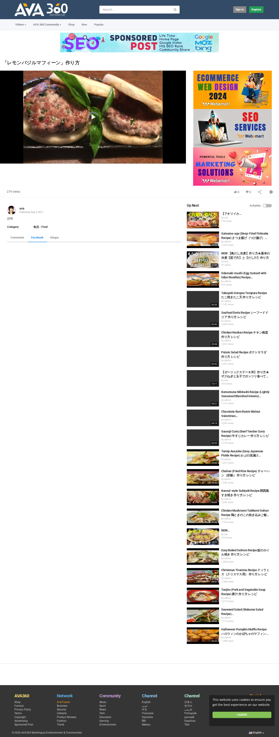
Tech (102, 713)
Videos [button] (19, 24)
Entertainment (107, 724)
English (146, 702)
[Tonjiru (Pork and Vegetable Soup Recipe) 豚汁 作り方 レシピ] (203, 596)
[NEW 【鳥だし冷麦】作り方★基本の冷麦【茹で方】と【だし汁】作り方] (203, 259)
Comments (17, 237)
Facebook (37, 237)
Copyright (20, 717)
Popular (99, 24)
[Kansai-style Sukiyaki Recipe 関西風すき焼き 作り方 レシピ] (203, 497)
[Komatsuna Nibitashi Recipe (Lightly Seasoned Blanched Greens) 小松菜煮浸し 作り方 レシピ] (203, 398)
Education (105, 717)
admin (227, 241)
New (84, 24)
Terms (18, 713)
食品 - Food (40, 226)
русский (189, 717)
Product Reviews (66, 717)
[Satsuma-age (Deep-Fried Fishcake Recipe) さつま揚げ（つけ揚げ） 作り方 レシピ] (203, 239)
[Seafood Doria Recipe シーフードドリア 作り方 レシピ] (203, 319)
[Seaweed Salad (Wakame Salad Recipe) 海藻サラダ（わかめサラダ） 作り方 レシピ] (203, 616)
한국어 (188, 705)
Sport (102, 705)
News (102, 709)
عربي (145, 705)
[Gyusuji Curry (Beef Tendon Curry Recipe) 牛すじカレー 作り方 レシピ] (203, 437)
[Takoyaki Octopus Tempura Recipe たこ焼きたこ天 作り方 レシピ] (203, 299)
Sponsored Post (23, 724)
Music (102, 702)
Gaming (104, 720)
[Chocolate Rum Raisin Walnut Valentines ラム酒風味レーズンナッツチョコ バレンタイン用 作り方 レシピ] (203, 418)
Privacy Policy (22, 709)
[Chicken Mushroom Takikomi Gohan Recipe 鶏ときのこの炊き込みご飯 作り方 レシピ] (203, 517)
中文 (144, 709)
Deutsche (147, 717)
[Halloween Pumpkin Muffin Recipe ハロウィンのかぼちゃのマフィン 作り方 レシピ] (203, 635)
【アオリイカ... (231, 213)
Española (190, 720)
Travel (60, 724)
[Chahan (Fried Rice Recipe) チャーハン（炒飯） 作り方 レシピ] (203, 477)
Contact (19, 705)
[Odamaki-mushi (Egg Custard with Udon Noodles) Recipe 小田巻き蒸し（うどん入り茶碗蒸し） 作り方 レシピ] (203, 279)
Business (62, 705)
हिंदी (144, 720)
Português (190, 713)
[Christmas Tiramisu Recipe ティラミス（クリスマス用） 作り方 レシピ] (203, 576)
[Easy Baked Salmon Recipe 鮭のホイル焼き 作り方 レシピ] (203, 556)
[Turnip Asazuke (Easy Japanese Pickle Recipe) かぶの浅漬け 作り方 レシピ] (203, 457)
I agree (242, 715)
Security (61, 709)
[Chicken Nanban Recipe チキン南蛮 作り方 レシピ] (203, 338)
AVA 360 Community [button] (46, 24)
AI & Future (63, 702)
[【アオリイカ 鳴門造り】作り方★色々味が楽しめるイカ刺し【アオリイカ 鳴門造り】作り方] (203, 220)
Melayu (146, 724)
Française (147, 713)
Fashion (61, 720)
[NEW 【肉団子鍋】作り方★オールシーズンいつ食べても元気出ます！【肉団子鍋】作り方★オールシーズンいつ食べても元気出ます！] (203, 536)
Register (256, 9)
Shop (71, 24)
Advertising (21, 720)
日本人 (188, 702)
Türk (186, 724)
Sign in (240, 9)
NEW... (225, 530)
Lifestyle (61, 713)
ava (21, 208)
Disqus (54, 237)
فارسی (188, 709)
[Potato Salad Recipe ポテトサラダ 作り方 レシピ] (203, 358)
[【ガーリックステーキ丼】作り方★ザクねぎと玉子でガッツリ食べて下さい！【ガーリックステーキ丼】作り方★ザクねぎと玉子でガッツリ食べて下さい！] (203, 378)
